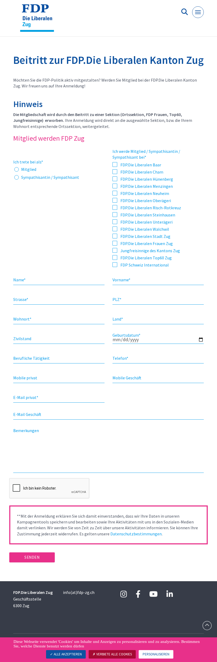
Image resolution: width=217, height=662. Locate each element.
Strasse (20, 299)
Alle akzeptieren (67, 654)
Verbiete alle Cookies (114, 654)
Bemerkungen (26, 430)
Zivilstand (22, 338)
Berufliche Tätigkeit (31, 358)
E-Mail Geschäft (27, 414)
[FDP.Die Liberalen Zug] (39, 20)
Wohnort (22, 319)
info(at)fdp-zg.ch (78, 592)
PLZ (116, 299)
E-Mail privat (25, 397)
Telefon (120, 358)
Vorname (121, 279)
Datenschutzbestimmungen (136, 533)
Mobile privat (25, 377)
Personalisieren (156, 654)
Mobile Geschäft (126, 377)
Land (117, 319)
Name (19, 279)
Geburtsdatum (126, 335)
